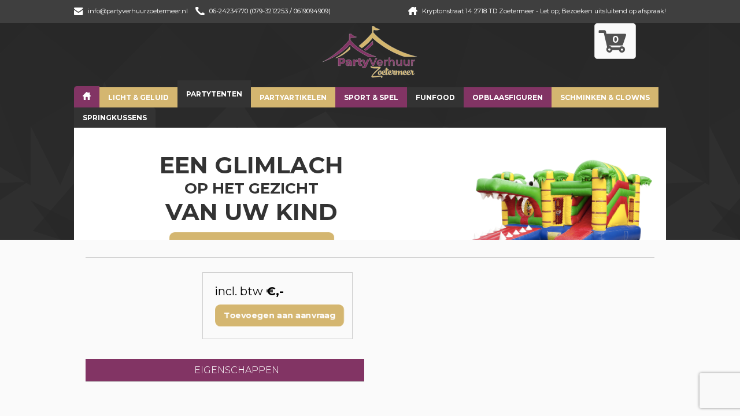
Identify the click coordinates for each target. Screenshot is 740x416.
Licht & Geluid (138, 97)
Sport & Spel (371, 97)
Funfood (435, 97)
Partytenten (214, 94)
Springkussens (115, 117)
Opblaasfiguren (507, 97)
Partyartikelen (293, 97)
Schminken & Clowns (605, 97)
